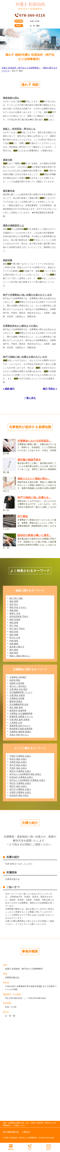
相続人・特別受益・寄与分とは (19, 129)
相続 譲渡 (13, 622)
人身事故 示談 (15, 722)
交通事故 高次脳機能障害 (20, 713)
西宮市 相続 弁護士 (18, 786)
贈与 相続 (13, 650)
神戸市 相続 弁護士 (18, 765)
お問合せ (26, 1132)
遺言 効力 (13, 604)
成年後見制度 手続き (18, 616)
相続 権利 (13, 653)
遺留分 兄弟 (14, 613)
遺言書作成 (9, 191)
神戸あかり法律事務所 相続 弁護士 (25, 774)
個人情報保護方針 (11, 1132)
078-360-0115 (32, 15)
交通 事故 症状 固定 (18, 689)
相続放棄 (7, 260)
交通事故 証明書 (16, 698)
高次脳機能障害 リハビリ (20, 692)
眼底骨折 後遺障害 (17, 710)
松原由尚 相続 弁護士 (19, 795)
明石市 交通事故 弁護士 (20, 783)
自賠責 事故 (14, 680)
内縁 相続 (13, 641)
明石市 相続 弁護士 (18, 759)
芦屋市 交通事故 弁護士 (20, 756)
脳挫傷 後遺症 (15, 701)
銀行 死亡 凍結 (16, 598)
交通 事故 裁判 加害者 (19, 719)
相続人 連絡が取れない (19, 656)
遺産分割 (7, 160)
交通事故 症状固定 (17, 677)
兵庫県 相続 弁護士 (18, 762)
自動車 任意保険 (16, 683)
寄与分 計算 (14, 637)
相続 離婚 (13, 644)
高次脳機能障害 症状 (18, 704)
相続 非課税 (14, 619)
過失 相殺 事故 (16, 707)
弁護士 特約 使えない (19, 735)
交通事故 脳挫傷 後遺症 (20, 732)
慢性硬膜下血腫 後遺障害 (20, 728)
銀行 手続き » (50, 388)
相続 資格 (13, 631)
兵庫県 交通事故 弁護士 (20, 792)
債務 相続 (13, 610)
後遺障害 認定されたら (19, 725)
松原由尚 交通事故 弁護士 (21, 777)
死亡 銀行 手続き (17, 628)
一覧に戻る (30, 398)
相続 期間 (13, 601)
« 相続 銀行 (9, 388)
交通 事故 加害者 (17, 695)
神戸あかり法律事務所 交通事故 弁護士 (27, 780)
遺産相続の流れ (11, 98)
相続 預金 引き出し (18, 607)
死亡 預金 (13, 625)
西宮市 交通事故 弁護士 (20, 771)
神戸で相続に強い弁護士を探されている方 (25, 357)
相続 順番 (13, 634)
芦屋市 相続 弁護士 (18, 768)
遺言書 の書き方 (16, 647)
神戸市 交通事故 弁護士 (20, 789)
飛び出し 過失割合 (17, 686)
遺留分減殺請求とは (13, 225)
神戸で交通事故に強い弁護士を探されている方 (27, 295)
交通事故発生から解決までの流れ (20, 326)
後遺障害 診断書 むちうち (21, 716)
